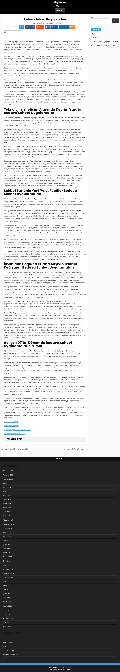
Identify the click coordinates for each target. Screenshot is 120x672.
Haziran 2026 (8, 479)
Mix (73, 27)
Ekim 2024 (7, 561)
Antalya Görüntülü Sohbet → (76, 449)
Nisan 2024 (7, 585)
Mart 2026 (6, 491)
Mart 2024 (7, 590)
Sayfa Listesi (95, 38)
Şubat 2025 (7, 545)
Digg (56, 27)
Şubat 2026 (7, 495)
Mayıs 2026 (7, 483)
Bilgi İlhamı (60, 2)
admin (32, 23)
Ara (92, 17)
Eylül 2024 (6, 565)
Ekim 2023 (7, 610)
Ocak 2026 (7, 499)
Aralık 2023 (7, 602)
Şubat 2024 (7, 594)
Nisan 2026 (7, 487)
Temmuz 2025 (8, 524)
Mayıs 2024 (7, 581)
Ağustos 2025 (8, 520)
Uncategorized (56, 23)
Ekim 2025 (7, 512)
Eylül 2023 (6, 614)
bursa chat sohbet (11, 422)
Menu (61, 10)
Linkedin (65, 27)
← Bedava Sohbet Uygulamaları (15, 449)
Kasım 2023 (7, 606)
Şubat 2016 (7, 626)
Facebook (30, 27)
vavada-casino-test (10, 654)
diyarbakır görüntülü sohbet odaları (17, 430)
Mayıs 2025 (7, 532)
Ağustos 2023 (8, 618)
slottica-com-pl (9, 642)
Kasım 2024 (7, 557)
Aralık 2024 (7, 553)
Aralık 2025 (7, 504)
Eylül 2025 (6, 516)
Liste (92, 34)
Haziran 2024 (8, 577)
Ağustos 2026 (8, 471)
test (4, 646)
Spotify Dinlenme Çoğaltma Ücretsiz (104, 42)
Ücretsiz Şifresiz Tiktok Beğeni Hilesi (104, 45)
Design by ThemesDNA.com (60, 670)
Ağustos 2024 (8, 569)
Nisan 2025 (7, 536)
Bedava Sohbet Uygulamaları (45, 19)
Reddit (41, 27)
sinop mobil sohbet (11, 426)
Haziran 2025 (8, 528)
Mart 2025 (6, 540)
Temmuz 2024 (8, 573)
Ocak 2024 (7, 598)
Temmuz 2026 (8, 475)
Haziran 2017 (7, 622)
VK (49, 27)
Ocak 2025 (7, 549)
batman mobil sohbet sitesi (14, 434)
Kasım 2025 (7, 508)
